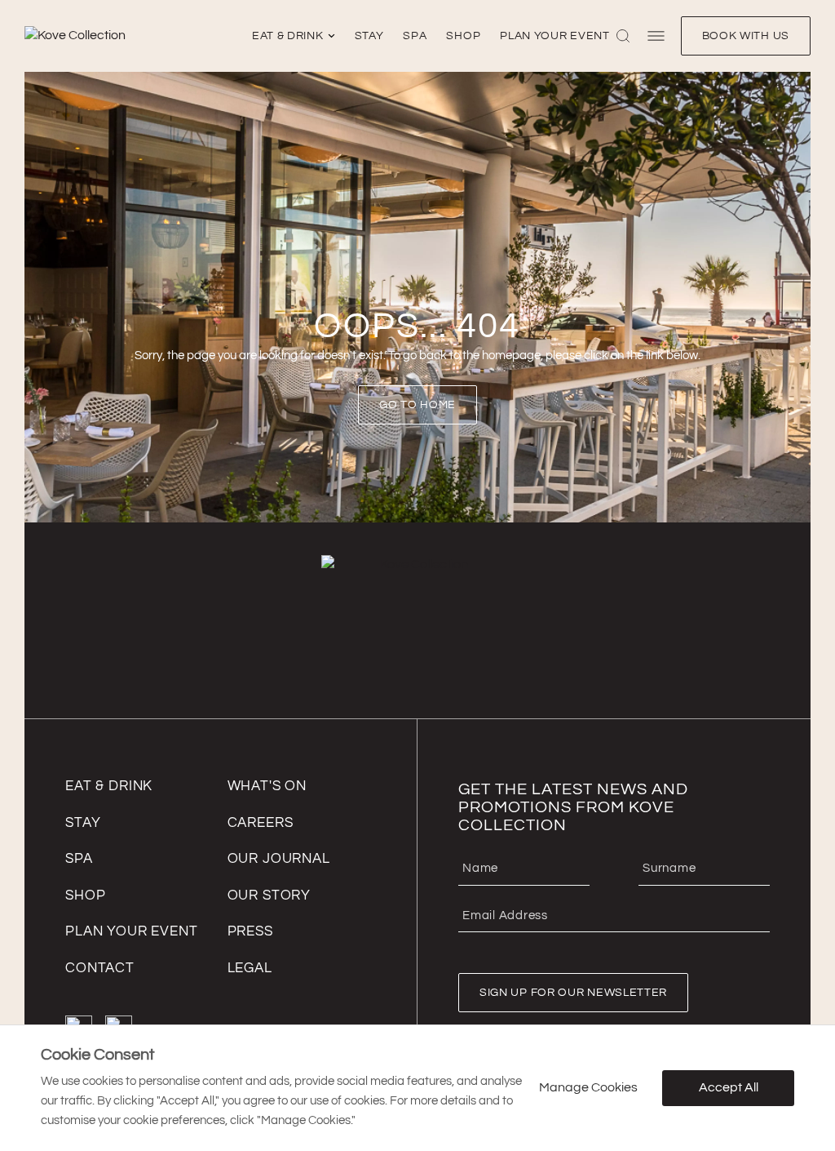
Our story (269, 895)
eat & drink (288, 36)
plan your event (555, 36)
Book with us (745, 36)
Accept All (728, 1087)
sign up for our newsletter (573, 992)
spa (414, 36)
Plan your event (131, 931)
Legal (250, 968)
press (250, 931)
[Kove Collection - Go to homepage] (135, 36)
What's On (267, 786)
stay (369, 36)
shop (463, 36)
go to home (417, 405)
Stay (82, 823)
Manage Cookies (588, 1087)
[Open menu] (656, 36)
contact (100, 968)
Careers (261, 823)
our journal (279, 859)
